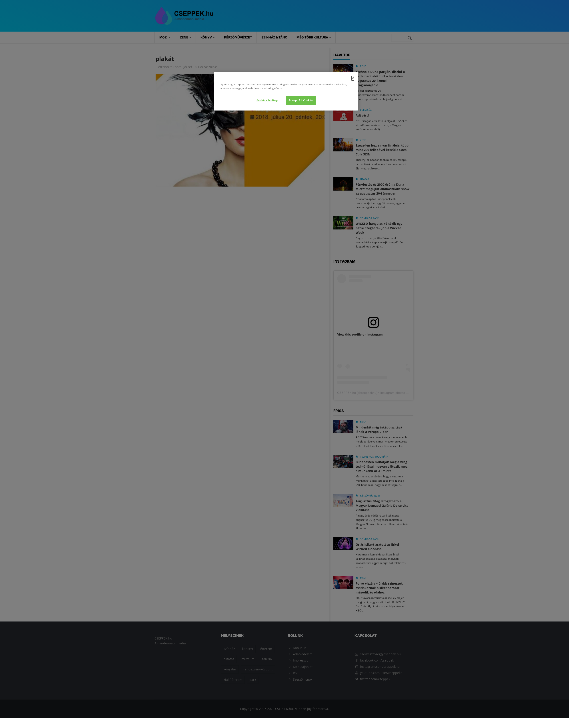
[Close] (353, 78)
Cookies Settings (267, 100)
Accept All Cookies (301, 100)
